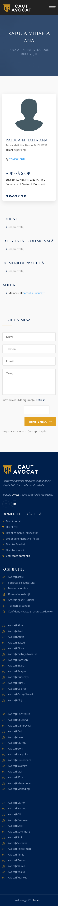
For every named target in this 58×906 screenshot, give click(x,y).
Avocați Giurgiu (17, 743)
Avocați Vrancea (17, 877)
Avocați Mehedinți (19, 789)
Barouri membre (18, 588)
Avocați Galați (16, 737)
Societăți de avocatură (21, 582)
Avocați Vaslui (16, 872)
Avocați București (18, 677)
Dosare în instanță (19, 594)
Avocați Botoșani (18, 660)
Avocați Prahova (18, 820)
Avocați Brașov (17, 671)
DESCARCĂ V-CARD (16, 196)
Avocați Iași (15, 771)
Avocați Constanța (19, 714)
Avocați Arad (15, 631)
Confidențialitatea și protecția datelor (30, 611)
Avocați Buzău (16, 683)
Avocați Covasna (18, 720)
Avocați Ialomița (17, 766)
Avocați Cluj (15, 700)
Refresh (40, 400)
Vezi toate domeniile (18, 556)
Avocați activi (16, 577)
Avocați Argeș (16, 637)
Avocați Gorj (15, 748)
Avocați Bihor (16, 648)
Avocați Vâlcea (16, 866)
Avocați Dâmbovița (19, 725)
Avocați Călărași (17, 688)
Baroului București (33, 293)
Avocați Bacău (16, 642)
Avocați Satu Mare (19, 831)
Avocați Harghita (18, 754)
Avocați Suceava (17, 843)
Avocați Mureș (16, 803)
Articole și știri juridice (21, 600)
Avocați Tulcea (16, 860)
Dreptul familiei (15, 544)
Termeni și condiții (19, 605)
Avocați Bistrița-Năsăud (22, 654)
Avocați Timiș (16, 854)
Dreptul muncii (15, 550)
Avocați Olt (14, 814)
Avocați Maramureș (20, 783)
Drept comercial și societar (22, 533)
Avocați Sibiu (15, 837)
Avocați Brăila (16, 665)
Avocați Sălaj (15, 826)
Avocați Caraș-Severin (21, 694)
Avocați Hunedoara (19, 760)
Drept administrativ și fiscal (22, 538)
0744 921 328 (17, 159)
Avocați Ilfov (15, 777)
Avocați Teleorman (19, 848)
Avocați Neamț (17, 808)
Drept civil (12, 527)
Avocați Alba (15, 625)
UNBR (15, 494)
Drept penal (13, 521)
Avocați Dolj (15, 731)
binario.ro (38, 900)
